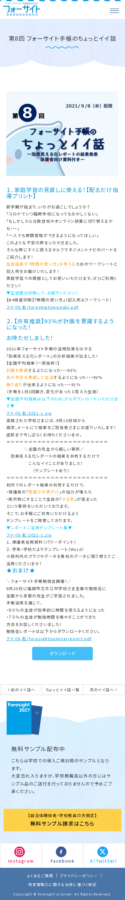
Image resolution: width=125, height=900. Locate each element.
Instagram (21, 861)
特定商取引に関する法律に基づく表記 (62, 884)
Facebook (63, 861)
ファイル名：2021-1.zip (29, 413)
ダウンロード (62, 653)
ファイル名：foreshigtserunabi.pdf (42, 307)
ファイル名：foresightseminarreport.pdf (49, 638)
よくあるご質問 (40, 876)
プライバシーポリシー (79, 876)
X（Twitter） (104, 861)
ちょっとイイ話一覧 (62, 689)
